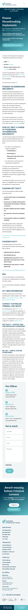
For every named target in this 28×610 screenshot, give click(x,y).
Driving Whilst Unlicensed (8, 569)
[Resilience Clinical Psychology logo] (11, 521)
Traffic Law (5, 557)
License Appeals (6, 562)
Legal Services (6, 527)
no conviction (16, 123)
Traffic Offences (6, 560)
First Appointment (6, 530)
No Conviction (5, 554)
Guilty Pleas (5, 536)
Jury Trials (5, 539)
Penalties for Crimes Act (8, 551)
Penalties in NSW (6, 549)
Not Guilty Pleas (6, 534)
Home (3, 28)
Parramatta (5, 586)
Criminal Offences (16, 28)
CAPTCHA (8, 465)
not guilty (11, 64)
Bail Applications (6, 532)
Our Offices (5, 572)
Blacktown (5, 575)
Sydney (4, 581)
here (16, 82)
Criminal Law (8, 28)
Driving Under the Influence (9, 566)
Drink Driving (5, 564)
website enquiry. (18, 320)
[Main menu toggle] (24, 3)
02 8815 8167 (15, 11)
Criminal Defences (7, 547)
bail (8, 61)
